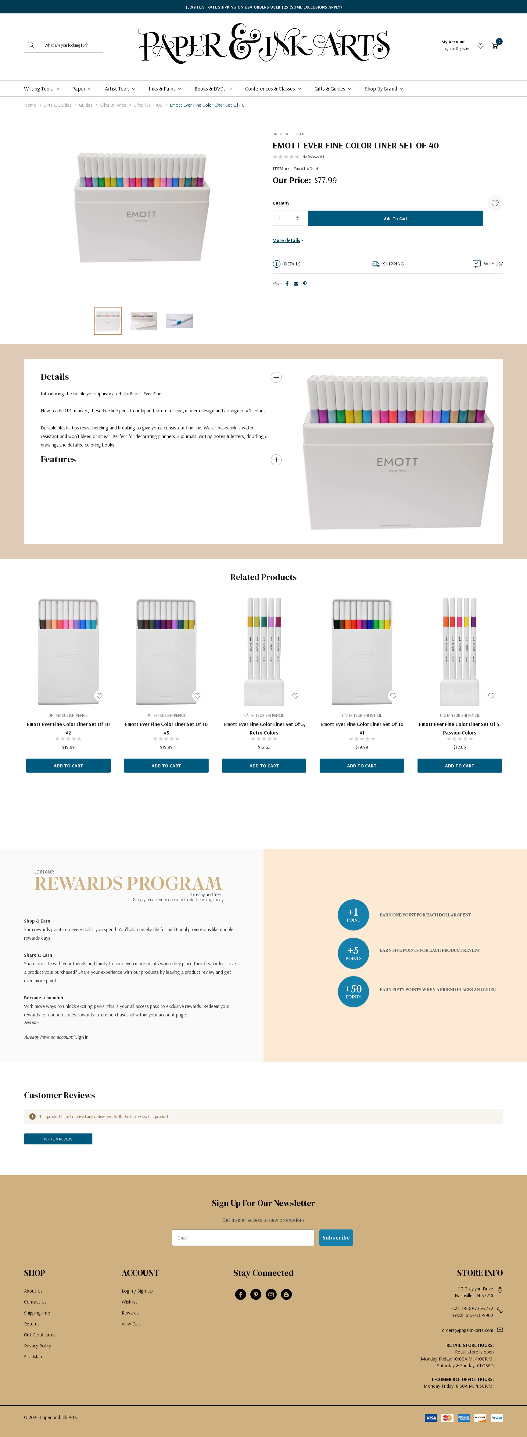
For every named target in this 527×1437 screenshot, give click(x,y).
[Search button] (31, 45)
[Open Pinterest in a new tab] (256, 1294)
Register (462, 48)
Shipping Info (37, 1313)
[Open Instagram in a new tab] (271, 1294)
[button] (495, 203)
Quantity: (282, 203)
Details (55, 376)
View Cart (131, 1324)
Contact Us (35, 1302)
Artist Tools (118, 88)
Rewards (130, 1313)
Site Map (33, 1356)
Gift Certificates (40, 1335)
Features (58, 459)
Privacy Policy (37, 1346)
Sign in (81, 1037)
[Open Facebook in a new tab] (240, 1294)
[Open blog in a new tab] (286, 1294)
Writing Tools (39, 88)
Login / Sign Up (137, 1291)
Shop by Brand (381, 88)
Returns (32, 1324)
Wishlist (129, 1302)
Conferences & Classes (270, 88)
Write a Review (58, 1139)
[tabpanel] (399, 451)
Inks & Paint (162, 88)
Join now (31, 1022)
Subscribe (336, 1237)
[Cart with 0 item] (495, 45)
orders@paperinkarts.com (467, 1330)
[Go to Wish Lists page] (481, 45)
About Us (33, 1291)
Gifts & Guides (330, 88)
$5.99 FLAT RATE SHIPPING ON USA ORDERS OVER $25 (263, 7)
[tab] (391, 532)
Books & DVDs (211, 88)
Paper (79, 88)
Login (447, 48)
